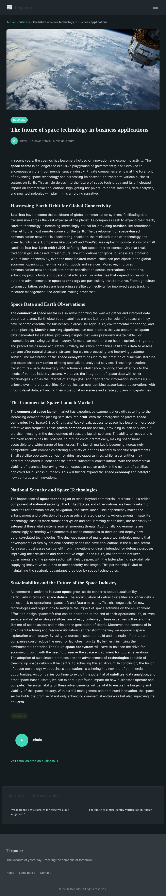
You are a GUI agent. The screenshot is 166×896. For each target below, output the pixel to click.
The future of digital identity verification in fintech (120, 809)
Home (10, 872)
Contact (45, 872)
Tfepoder (19, 7)
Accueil (11, 22)
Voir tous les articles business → (35, 761)
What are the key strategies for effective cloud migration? (40, 812)
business (24, 22)
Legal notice (27, 872)
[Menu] (155, 7)
